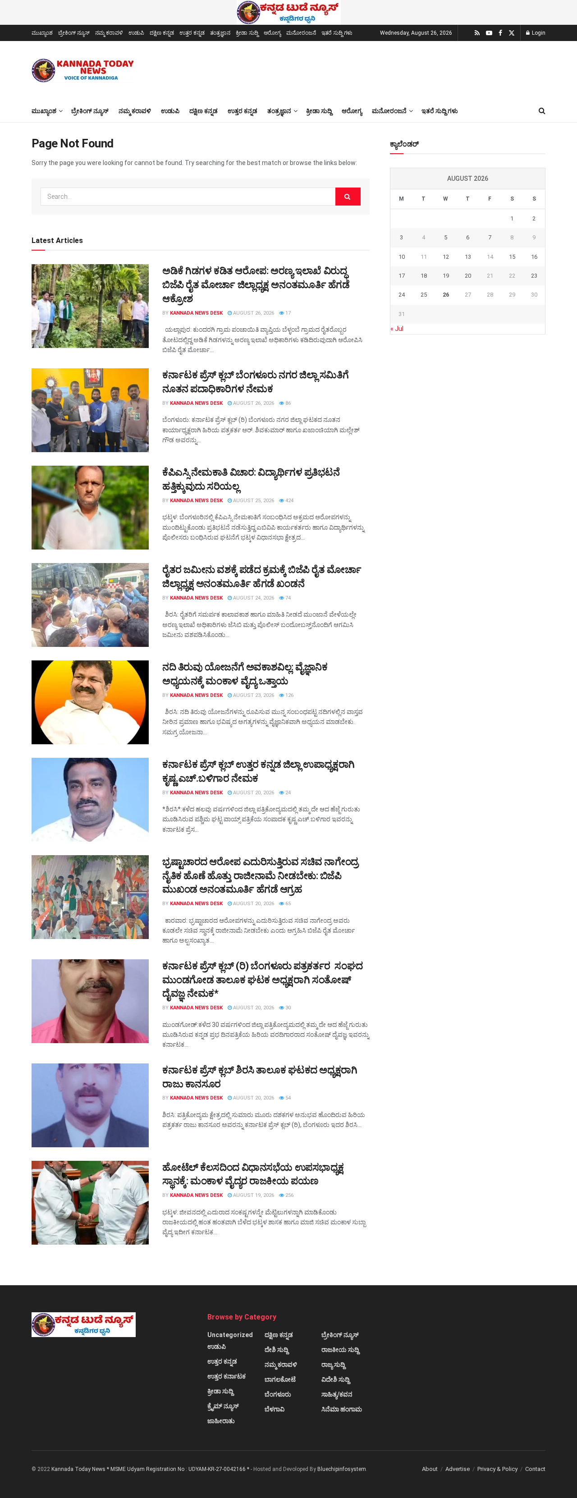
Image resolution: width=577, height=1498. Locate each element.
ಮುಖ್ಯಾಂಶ (42, 33)
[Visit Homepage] (84, 70)
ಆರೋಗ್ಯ (272, 33)
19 (446, 275)
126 (288, 695)
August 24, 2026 (253, 598)
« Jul (396, 328)
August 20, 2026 (253, 793)
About (430, 1469)
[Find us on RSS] (477, 33)
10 (401, 256)
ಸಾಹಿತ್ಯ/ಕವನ (337, 1394)
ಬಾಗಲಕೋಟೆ (280, 1379)
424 (288, 501)
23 (534, 275)
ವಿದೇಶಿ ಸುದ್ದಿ (335, 1379)
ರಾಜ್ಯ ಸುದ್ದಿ (333, 1364)
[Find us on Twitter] (511, 33)
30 (287, 1008)
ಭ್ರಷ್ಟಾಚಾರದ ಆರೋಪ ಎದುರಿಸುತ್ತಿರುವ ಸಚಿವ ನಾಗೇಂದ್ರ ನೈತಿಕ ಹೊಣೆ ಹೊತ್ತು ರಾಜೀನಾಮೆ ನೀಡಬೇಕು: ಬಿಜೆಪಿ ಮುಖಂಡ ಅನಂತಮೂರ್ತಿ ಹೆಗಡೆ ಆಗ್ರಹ (260, 875)
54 (287, 1098)
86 (287, 403)
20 (468, 275)
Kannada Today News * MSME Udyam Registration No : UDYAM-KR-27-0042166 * (151, 1469)
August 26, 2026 (253, 313)
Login (538, 33)
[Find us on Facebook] (500, 33)
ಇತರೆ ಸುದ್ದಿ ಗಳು (337, 33)
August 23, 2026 (253, 695)
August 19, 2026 (253, 1195)
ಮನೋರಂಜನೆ (301, 33)
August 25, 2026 (253, 501)
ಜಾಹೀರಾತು (221, 1421)
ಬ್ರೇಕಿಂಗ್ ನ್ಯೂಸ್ (74, 33)
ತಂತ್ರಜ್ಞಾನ (220, 33)
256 (288, 1195)
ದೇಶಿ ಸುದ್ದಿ (276, 1349)
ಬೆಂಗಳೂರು (278, 1394)
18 (424, 275)
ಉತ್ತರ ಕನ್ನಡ (192, 33)
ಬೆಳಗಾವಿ (274, 1409)
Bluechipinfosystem (341, 1469)
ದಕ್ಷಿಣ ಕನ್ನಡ (162, 33)
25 (424, 294)
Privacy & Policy (497, 1469)
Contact (535, 1469)
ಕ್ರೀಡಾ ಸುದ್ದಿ (247, 33)
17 (287, 313)
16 (534, 256)
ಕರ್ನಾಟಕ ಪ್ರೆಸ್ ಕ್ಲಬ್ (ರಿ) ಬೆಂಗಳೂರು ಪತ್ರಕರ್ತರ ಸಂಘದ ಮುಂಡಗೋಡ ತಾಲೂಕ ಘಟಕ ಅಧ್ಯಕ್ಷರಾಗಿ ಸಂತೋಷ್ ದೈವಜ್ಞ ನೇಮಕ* (262, 979)
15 (512, 256)
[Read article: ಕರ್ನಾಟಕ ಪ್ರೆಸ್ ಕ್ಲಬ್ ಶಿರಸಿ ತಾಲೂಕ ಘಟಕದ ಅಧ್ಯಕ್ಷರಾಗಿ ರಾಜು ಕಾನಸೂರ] (90, 1105)
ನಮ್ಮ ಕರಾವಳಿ (109, 33)
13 (468, 256)
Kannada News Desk (196, 313)
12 (446, 256)
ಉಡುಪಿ (136, 33)
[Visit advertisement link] (288, 12)
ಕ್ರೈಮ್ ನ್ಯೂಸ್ (223, 1406)
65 (287, 904)
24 (287, 793)
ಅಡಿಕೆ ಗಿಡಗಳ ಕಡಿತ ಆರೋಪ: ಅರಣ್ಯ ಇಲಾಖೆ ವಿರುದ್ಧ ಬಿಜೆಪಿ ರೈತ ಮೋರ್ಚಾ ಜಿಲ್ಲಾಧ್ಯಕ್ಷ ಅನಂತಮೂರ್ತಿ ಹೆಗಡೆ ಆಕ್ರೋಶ (255, 284)
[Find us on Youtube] (489, 33)
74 (287, 598)
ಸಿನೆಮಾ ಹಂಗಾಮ (341, 1409)
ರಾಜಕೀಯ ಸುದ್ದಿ (340, 1349)
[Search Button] (542, 111)
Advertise (457, 1469)
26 (446, 294)
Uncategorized (230, 1334)
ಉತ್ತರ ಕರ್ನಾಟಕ (226, 1376)
